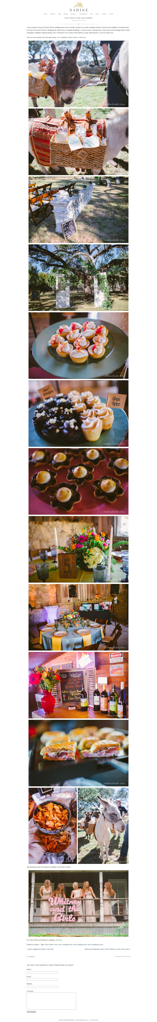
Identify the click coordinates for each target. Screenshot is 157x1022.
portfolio (52, 14)
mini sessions (83, 14)
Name (29, 969)
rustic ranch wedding (76, 944)
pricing (66, 14)
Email (29, 977)
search (111, 14)
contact (104, 14)
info (91, 14)
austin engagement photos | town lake (40, 949)
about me (73, 14)
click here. (58, 940)
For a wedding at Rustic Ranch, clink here (71, 37)
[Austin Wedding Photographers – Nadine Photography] (78, 13)
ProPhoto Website (94, 1020)
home (45, 14)
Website (29, 984)
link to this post (119, 956)
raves (97, 14)
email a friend (127, 956)
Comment (30, 991)
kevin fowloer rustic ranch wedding (56, 944)
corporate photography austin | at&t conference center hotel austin (107, 949)
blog (59, 14)
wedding (36, 944)
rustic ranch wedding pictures (93, 944)
